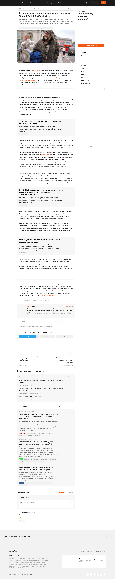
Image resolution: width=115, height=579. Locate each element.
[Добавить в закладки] (12, 9)
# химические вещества (31, 461)
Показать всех (91, 89)
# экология (29, 435)
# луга (49, 433)
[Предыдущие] (107, 536)
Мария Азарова (34, 393)
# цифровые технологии (46, 28)
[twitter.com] (87, 574)
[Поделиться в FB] (12, 13)
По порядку (70, 492)
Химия (21, 459)
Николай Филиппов (48, 295)
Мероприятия (51, 3)
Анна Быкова (45, 154)
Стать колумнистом (91, 45)
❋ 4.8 (50, 16)
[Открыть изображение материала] (46, 46)
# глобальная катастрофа (39, 483)
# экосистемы (37, 435)
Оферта (83, 551)
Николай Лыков (25, 512)
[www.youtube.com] (94, 574)
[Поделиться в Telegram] (12, 21)
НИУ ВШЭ (32, 8)
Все (42, 371)
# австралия (28, 483)
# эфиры (41, 461)
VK (64, 336)
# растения (22, 435)
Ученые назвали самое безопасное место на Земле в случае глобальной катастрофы (36, 468)
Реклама (102, 551)
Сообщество (34, 3)
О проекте (96, 551)
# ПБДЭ (21, 461)
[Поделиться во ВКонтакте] (12, 25)
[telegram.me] (101, 574)
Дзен (46, 336)
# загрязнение (43, 459)
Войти (103, 2)
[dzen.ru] (97, 574)
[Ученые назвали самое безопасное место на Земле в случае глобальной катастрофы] (66, 473)
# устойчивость (23, 484)
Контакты (89, 551)
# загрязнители (52, 459)
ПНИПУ (31, 385)
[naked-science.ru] (104, 574)
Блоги (43, 3)
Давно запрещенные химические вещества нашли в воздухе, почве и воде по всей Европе (37, 443)
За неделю (62, 407)
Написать (94, 2)
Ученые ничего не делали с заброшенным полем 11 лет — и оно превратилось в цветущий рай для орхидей (38, 416)
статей (69, 306)
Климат (21, 483)
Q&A (59, 3)
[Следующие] (111, 536)
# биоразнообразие (31, 433)
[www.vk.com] (91, 574)
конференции (37, 70)
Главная (25, 3)
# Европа (35, 459)
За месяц (70, 407)
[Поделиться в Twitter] (12, 17)
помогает (62, 176)
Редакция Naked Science (36, 399)
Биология (21, 433)
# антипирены (28, 459)
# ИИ (37, 28)
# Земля (50, 483)
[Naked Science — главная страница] (15, 2)
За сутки (55, 407)
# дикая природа (42, 433)
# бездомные (31, 28)
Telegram (27, 336)
